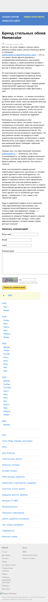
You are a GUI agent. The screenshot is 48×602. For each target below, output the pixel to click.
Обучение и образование (13, 512)
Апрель (6, 327)
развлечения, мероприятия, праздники (19, 482)
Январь (6, 310)
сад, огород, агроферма (12, 524)
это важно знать (9, 564)
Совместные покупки (7, 569)
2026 (4, 303)
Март (5, 307)
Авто (4, 434)
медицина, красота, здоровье (15, 494)
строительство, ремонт (12, 458)
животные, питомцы (10, 464)
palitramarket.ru (8, 153)
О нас (4, 551)
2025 (4, 316)
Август (6, 357)
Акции (4, 573)
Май (5, 367)
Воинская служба (9, 536)
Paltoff (5, 547)
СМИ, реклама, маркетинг (13, 476)
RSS (10, 295)
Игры (4, 446)
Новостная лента (34, 16)
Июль (5, 360)
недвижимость (8, 530)
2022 (4, 421)
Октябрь (6, 354)
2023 (4, 377)
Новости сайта (11, 20)
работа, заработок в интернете (15, 518)
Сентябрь (7, 387)
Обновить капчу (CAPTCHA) (28, 283)
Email (4, 239)
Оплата (5, 558)
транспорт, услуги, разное (13, 488)
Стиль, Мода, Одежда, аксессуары (17, 440)
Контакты (6, 588)
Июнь (5, 323)
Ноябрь (6, 320)
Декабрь (6, 347)
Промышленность (10, 506)
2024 (4, 343)
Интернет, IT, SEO (10, 500)
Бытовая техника (9, 470)
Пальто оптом (10, 16)
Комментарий (8, 251)
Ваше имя (6, 234)
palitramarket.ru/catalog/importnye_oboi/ (19, 54)
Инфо (4, 561)
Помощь (5, 585)
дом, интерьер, (8, 452)
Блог (25, 547)
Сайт (4, 245)
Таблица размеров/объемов (6, 580)
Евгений (8, 44)
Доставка (6, 555)
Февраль (7, 334)
